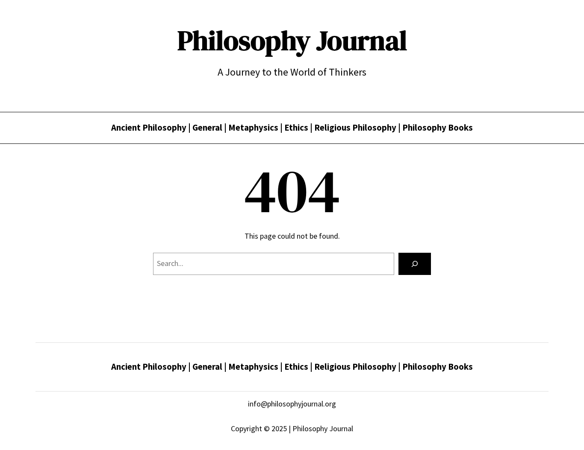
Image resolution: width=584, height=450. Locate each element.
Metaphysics (253, 127)
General (207, 127)
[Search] (414, 264)
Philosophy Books (437, 127)
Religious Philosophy (355, 127)
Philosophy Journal (292, 40)
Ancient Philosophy (148, 127)
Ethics (297, 127)
